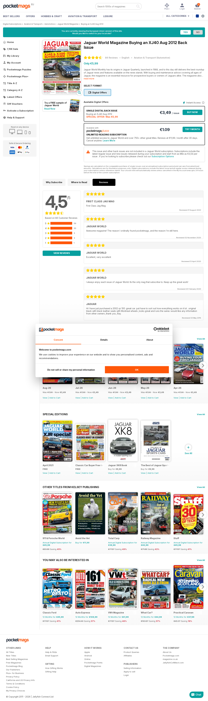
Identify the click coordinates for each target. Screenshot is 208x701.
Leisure (108, 16)
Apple (87, 652)
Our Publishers (13, 669)
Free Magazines (13, 662)
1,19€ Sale (12, 49)
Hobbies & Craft (51, 16)
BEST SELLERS (11, 16)
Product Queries (131, 652)
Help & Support (15, 117)
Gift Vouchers (15, 103)
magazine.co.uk (170, 659)
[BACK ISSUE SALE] (57, 383)
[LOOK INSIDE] (62, 93)
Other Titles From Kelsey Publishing (71, 487)
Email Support (51, 655)
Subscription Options (163, 156)
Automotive (49, 24)
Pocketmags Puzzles (19, 69)
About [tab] (149, 339)
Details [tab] (104, 339)
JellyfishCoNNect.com (173, 662)
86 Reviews (111, 57)
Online (87, 659)
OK (137, 369)
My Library (13, 55)
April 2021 (48, 465)
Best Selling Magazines (17, 659)
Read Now (49, 108)
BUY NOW (192, 112)
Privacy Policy (12, 676)
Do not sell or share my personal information (71, 369)
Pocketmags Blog (14, 666)
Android (88, 655)
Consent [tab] (58, 339)
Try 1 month (192, 129)
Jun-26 (112, 388)
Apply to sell (129, 671)
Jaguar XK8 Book (117, 465)
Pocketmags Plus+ (17, 76)
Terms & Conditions (15, 683)
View (45, 398)
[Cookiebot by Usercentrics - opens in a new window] (156, 329)
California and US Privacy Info (20, 680)
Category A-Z (15, 90)
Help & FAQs (51, 652)
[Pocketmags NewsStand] (18, 6)
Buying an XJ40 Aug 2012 (92, 24)
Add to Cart (54, 398)
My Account (14, 62)
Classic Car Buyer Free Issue (89, 465)
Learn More (109, 140)
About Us (167, 652)
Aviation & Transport (82, 16)
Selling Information (132, 668)
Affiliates (128, 655)
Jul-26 (79, 388)
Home (10, 42)
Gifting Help (50, 671)
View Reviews (61, 253)
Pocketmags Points (93, 662)
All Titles (10, 652)
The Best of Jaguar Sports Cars (155, 465)
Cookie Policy (12, 687)
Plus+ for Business (15, 673)
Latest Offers (14, 97)
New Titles (11, 655)
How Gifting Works (54, 668)
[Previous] (45, 515)
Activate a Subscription (20, 110)
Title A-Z (12, 83)
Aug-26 (47, 388)
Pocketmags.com (171, 655)
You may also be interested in (66, 559)
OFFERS (30, 16)
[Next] (202, 365)
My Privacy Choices (15, 690)
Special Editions (55, 414)
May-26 (145, 388)
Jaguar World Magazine (67, 24)
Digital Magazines (92, 666)
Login (126, 675)
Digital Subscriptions (12, 24)
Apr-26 (177, 388)
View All (201, 339)
